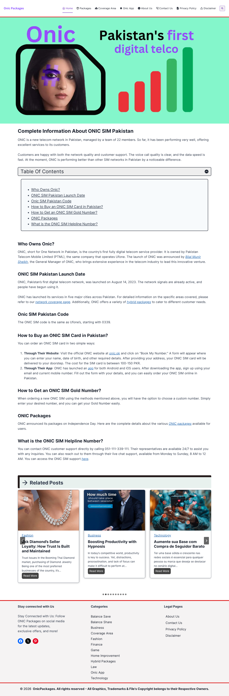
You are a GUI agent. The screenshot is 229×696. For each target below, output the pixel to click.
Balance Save (101, 616)
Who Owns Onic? (45, 189)
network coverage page (52, 302)
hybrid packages (139, 302)
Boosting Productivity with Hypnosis (112, 544)
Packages (85, 8)
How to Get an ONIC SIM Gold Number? (64, 212)
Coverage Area (107, 8)
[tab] (103, 594)
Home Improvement (105, 656)
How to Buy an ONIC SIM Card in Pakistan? (67, 207)
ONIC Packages (44, 218)
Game (95, 650)
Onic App (128, 8)
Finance (97, 644)
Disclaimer (210, 8)
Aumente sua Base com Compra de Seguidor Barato (179, 544)
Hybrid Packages (103, 661)
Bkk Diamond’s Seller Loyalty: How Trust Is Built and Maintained (46, 546)
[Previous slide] (22, 540)
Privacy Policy (188, 8)
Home (69, 8)
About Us (146, 8)
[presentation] (48, 510)
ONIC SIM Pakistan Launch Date (58, 195)
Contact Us (166, 8)
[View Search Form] (222, 8)
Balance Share (101, 622)
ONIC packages (180, 424)
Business (94, 535)
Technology (162, 535)
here (85, 459)
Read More (31, 576)
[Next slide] (206, 540)
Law (94, 667)
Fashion (27, 535)
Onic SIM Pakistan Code (51, 201)
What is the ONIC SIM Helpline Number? (64, 224)
